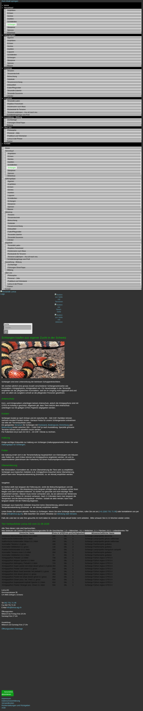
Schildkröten (12, 22)
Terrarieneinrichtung (14, 82)
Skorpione (11, 27)
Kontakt (7, 144)
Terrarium (19, 425)
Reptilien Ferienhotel (15, 104)
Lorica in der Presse (14, 139)
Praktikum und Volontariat (16, 136)
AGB (4, 708)
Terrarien (10, 71)
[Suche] (6, 332)
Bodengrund (53, 425)
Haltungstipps (9, 35)
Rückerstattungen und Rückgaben (16, 705)
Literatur (10, 240)
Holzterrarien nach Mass (16, 107)
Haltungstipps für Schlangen (13, 445)
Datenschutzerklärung (11, 701)
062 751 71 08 (10, 603)
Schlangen (11, 24)
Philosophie (11, 130)
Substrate (11, 79)
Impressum (6, 698)
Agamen (10, 38)
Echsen (10, 13)
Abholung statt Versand (67, 514)
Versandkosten (8, 703)
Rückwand (42, 425)
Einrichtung (64, 425)
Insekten (10, 19)
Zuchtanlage (12, 120)
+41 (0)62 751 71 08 (107, 511)
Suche (6, 324)
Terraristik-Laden (13, 101)
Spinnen (10, 30)
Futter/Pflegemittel (14, 88)
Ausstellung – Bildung (13, 117)
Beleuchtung (12, 76)
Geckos (10, 16)
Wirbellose (11, 176)
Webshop (8, 68)
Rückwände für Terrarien (16, 109)
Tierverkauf (8, 8)
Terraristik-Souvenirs (15, 93)
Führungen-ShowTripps (16, 123)
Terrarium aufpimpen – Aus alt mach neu (22, 112)
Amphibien (11, 10)
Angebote (8, 98)
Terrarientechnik (13, 73)
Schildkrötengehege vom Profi (18, 259)
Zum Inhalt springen (10, 1)
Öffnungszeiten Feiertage (12, 629)
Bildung (10, 270)
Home (7, 148)
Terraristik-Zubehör (14, 90)
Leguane (10, 52)
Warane (10, 209)
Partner (10, 286)
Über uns (8, 127)
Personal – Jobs (13, 133)
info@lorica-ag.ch (14, 514)
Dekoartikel (11, 85)
